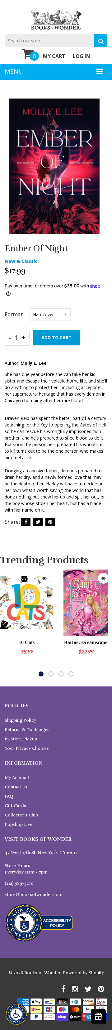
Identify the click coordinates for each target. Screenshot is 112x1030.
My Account (17, 777)
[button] (41, 673)
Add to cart (56, 337)
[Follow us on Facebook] (25, 522)
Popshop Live (18, 824)
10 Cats (27, 642)
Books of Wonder (42, 972)
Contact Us (16, 787)
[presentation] (6, 623)
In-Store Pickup (21, 739)
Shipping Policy (20, 720)
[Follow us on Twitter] (38, 522)
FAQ (9, 796)
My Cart (54, 56)
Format (14, 314)
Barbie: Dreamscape (85, 642)
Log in (81, 56)
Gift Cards (15, 805)
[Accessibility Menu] (16, 1014)
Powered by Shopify (83, 972)
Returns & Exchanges (27, 729)
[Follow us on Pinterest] (50, 522)
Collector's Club (21, 815)
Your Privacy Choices (27, 748)
